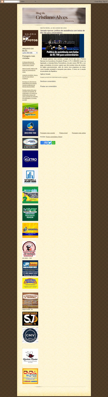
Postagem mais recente (47, 133)
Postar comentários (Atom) (54, 137)
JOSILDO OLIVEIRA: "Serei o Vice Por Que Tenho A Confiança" (30, 77)
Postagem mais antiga (79, 133)
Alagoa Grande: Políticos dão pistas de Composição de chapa (29, 70)
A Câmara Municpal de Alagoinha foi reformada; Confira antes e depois (28, 63)
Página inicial (63, 133)
